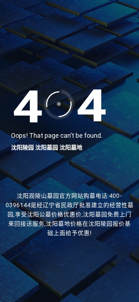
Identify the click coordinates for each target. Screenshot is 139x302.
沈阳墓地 (71, 147)
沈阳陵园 (22, 147)
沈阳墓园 (46, 147)
